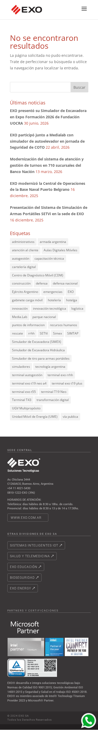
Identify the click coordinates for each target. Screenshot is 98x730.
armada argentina (53, 241)
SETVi (44, 333)
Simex (57, 333)
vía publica (70, 416)
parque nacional (44, 317)
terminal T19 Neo (53, 391)
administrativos (23, 241)
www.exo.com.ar (26, 518)
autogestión (20, 258)
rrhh (31, 333)
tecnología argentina (50, 366)
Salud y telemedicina (30, 556)
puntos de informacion (28, 325)
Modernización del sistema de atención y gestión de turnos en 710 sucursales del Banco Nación (47, 165)
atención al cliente (25, 250)
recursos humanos (63, 325)
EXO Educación (23, 567)
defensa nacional (65, 283)
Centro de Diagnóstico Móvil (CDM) (37, 275)
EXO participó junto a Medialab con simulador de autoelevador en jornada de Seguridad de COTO (47, 141)
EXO (71, 291)
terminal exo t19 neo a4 (29, 383)
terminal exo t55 (24, 391)
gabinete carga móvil (27, 300)
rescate (17, 333)
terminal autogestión (27, 375)
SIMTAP (72, 333)
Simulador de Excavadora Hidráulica (38, 350)
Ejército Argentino (25, 291)
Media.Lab (19, 317)
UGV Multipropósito (26, 408)
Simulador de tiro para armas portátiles (41, 358)
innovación (20, 308)
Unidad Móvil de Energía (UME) (34, 416)
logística (77, 308)
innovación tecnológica (49, 308)
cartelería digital (24, 267)
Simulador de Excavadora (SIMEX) (36, 341)
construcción (21, 283)
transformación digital (53, 400)
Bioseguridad (22, 577)
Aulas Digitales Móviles (60, 250)
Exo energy (20, 588)
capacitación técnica (49, 258)
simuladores (21, 366)
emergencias (52, 291)
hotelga (71, 300)
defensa (42, 283)
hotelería (54, 300)
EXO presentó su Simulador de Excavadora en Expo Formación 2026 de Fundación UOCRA (48, 117)
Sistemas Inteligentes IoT (34, 545)
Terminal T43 (21, 400)
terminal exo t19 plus (67, 383)
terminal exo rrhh (60, 375)
